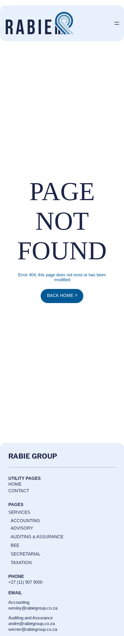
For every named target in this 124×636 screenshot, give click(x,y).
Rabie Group (32, 456)
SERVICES (19, 512)
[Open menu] (116, 23)
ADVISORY (22, 528)
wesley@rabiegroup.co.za (32, 608)
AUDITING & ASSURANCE (37, 536)
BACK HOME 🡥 (62, 295)
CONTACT (18, 490)
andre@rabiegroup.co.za (31, 623)
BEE (15, 545)
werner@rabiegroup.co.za (32, 629)
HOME (15, 484)
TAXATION (21, 562)
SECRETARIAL (25, 553)
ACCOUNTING (25, 520)
